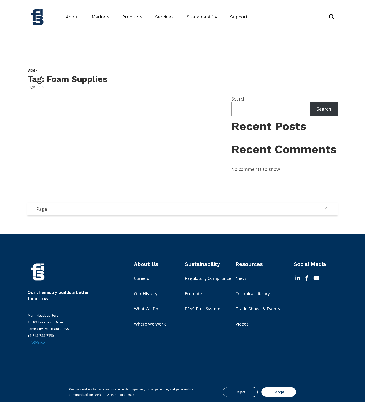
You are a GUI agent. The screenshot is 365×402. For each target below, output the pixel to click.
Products (132, 16)
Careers (141, 278)
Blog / (32, 70)
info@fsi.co (36, 342)
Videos (242, 324)
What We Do (146, 309)
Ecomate (193, 293)
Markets (100, 16)
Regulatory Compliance (208, 278)
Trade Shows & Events (258, 309)
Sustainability (202, 16)
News (241, 278)
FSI (75, 271)
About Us (146, 264)
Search (238, 99)
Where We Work (150, 324)
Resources (249, 264)
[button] (332, 17)
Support (239, 16)
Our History (145, 293)
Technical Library (253, 293)
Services (164, 16)
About (72, 16)
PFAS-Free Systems (203, 309)
